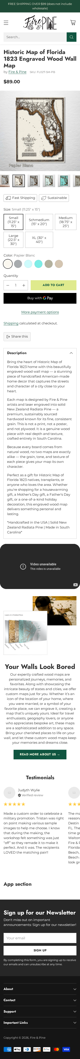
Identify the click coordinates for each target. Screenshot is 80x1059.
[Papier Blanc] (8, 264)
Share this (19, 336)
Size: (22, 209)
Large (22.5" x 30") (13, 240)
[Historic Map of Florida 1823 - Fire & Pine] (40, 131)
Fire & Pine (17, 72)
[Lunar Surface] (18, 264)
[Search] (71, 37)
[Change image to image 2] (18, 181)
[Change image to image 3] (34, 181)
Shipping (11, 323)
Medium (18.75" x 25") (66, 222)
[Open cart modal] (72, 22)
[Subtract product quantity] (8, 285)
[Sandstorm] (59, 264)
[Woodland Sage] (48, 264)
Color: (19, 255)
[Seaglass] (28, 264)
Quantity (11, 276)
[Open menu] (5, 22)
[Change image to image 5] (64, 181)
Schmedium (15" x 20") (39, 222)
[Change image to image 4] (49, 181)
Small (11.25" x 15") (13, 222)
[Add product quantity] (24, 285)
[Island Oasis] (38, 264)
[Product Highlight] (40, 566)
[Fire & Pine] (40, 22)
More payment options (40, 312)
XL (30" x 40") (39, 240)
